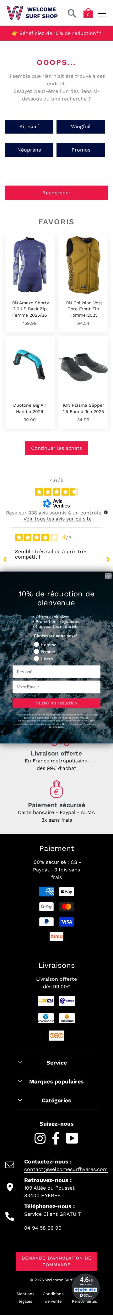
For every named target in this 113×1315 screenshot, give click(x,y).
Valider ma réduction (56, 703)
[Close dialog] (108, 576)
